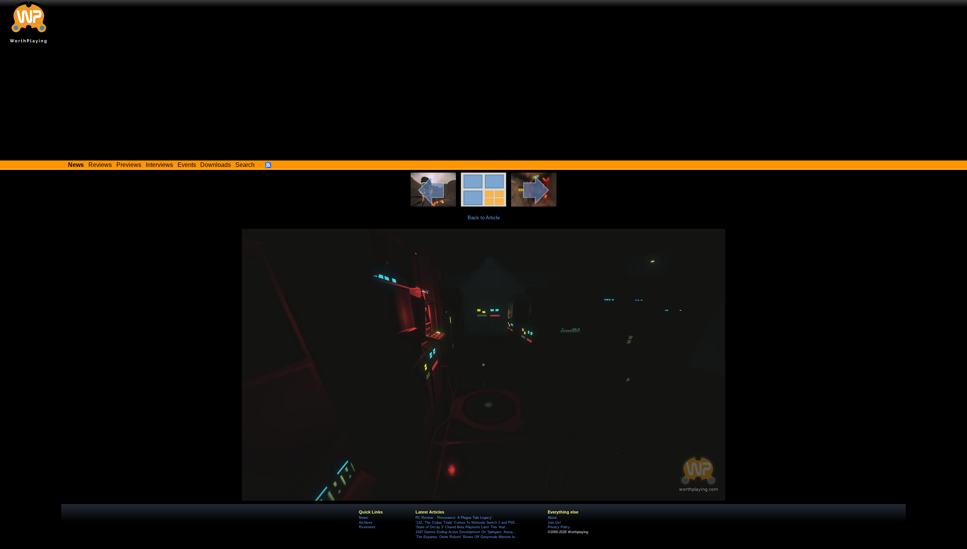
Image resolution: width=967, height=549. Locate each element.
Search (245, 165)
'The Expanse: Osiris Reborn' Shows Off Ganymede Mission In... (467, 537)
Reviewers (367, 527)
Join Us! (554, 522)
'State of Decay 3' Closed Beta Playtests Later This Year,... (463, 527)
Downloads (215, 165)
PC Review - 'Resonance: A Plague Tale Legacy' (454, 518)
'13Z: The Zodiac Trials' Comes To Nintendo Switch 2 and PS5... (467, 522)
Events (187, 165)
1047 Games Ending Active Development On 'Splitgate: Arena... (466, 532)
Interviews (159, 165)
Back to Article (484, 218)
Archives (365, 522)
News (363, 518)
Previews (128, 165)
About (552, 518)
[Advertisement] (483, 104)
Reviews (100, 165)
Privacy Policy (559, 527)
